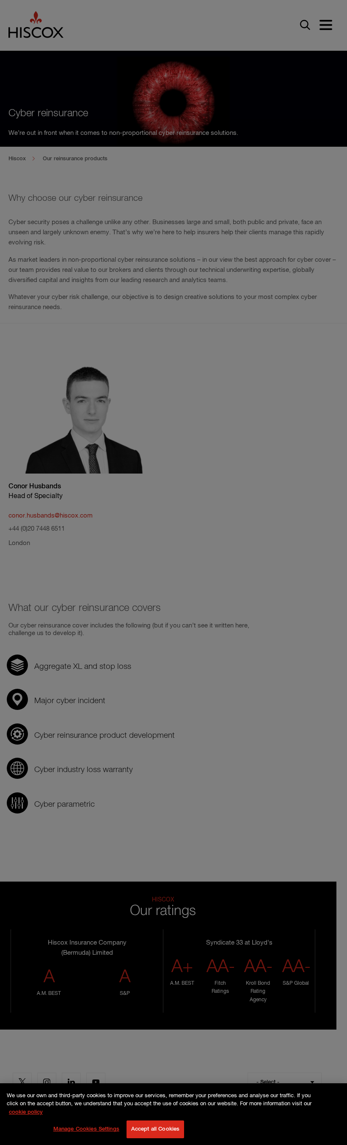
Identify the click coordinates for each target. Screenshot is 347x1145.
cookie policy (26, 1112)
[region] (173, 1114)
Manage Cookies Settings (86, 1129)
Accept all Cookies (155, 1129)
